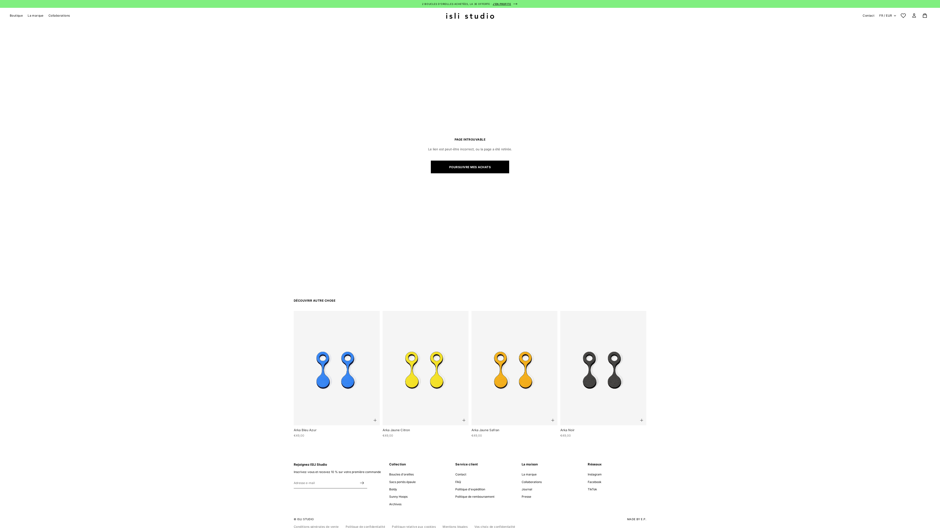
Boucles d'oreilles (401, 474)
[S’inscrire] (362, 483)
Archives (395, 504)
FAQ (458, 482)
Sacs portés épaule (402, 482)
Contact (868, 15)
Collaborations (532, 482)
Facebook (594, 482)
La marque (529, 474)
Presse (526, 496)
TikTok (592, 489)
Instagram (595, 474)
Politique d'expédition (470, 489)
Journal (527, 489)
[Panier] (924, 15)
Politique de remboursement (474, 496)
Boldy (393, 489)
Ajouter (375, 420)
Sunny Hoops (398, 496)
